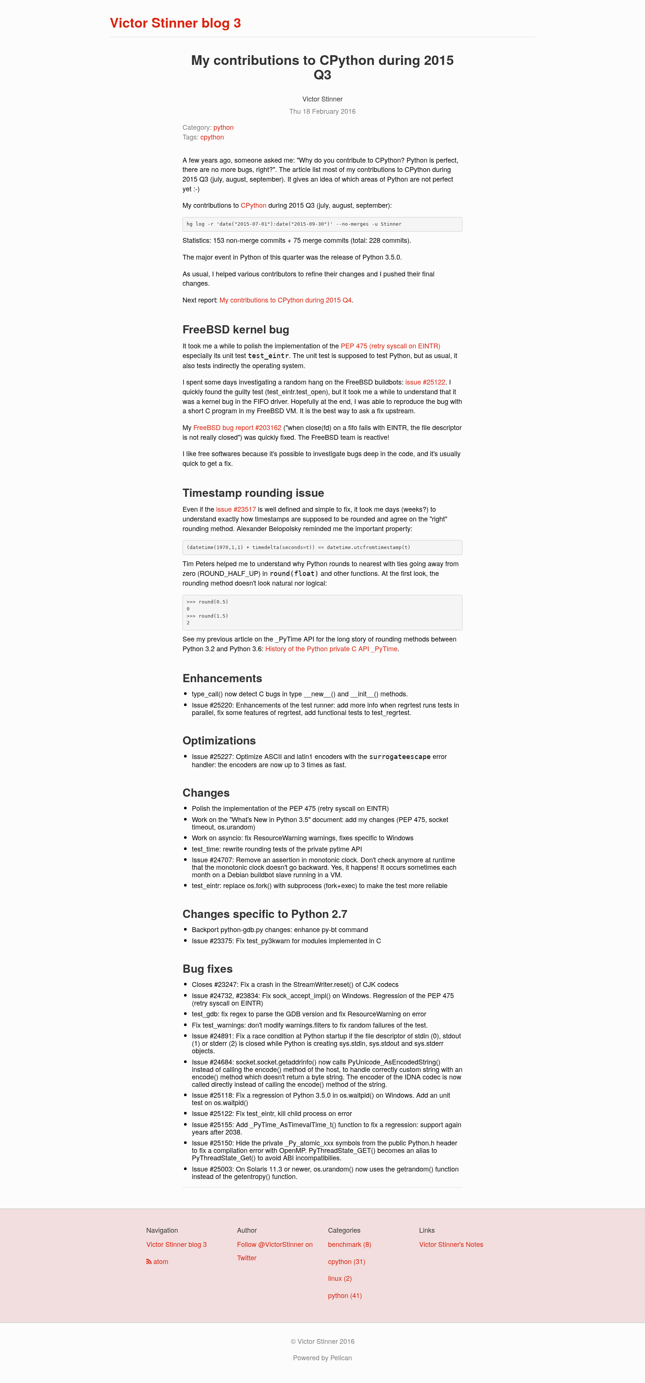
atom (160, 1261)
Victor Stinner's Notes (451, 1244)
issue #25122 (425, 381)
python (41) (345, 1295)
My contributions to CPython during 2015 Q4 (285, 299)
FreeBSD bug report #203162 (237, 427)
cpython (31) (346, 1261)
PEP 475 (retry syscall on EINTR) (390, 345)
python (224, 127)
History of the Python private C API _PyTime (331, 648)
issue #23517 (236, 509)
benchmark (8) (349, 1244)
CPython (254, 205)
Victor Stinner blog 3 (175, 22)
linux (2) (340, 1278)
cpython (212, 136)
